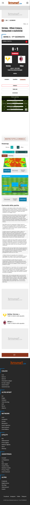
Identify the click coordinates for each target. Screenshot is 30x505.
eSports (4, 408)
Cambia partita (7, 41)
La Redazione (5, 460)
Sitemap (4, 448)
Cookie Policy (5, 466)
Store (3, 446)
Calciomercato (6, 387)
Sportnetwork (5, 427)
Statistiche (15, 93)
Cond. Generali (6, 472)
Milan (17, 152)
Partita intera (7, 170)
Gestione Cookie (6, 468)
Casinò (3, 489)
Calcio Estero (5, 385)
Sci (2, 396)
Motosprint (5, 423)
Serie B (4, 379)
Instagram (13, 496)
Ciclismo (4, 400)
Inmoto (4, 421)
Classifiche (15, 79)
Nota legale (5, 464)
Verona (4, 152)
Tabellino (15, 89)
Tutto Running (5, 402)
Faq (3, 462)
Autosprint (4, 419)
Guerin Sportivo (6, 425)
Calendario (12, 21)
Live (7, 21)
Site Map (4, 485)
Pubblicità (4, 481)
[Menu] (3, 3)
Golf (3, 404)
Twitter (18, 496)
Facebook (6, 496)
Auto (3, 417)
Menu (25, 24)
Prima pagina (5, 442)
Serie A (4, 377)
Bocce (3, 406)
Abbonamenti (5, 440)
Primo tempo (15, 170)
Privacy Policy (6, 470)
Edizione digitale (6, 444)
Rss (3, 438)
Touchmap (10, 155)
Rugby (3, 398)
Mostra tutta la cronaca (15, 139)
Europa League (6, 383)
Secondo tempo (23, 171)
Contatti (4, 458)
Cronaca (15, 86)
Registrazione (5, 483)
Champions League (7, 381)
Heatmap (4, 155)
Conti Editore (5, 429)
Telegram (24, 496)
